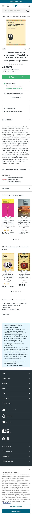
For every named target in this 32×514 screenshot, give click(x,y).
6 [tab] (20, 291)
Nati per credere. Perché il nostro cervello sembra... (8, 222)
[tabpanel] (16, 32)
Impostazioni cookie (16, 506)
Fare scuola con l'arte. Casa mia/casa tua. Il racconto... (24, 276)
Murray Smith (9, 61)
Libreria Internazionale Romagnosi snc (19, 70)
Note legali (6, 314)
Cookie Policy (7, 503)
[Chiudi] (30, 470)
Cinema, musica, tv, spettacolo (16, 303)
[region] (16, 490)
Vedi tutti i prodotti (14, 182)
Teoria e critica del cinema (10, 309)
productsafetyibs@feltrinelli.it (13, 365)
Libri (3, 303)
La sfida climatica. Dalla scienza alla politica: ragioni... (24, 222)
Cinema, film (6, 307)
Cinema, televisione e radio (11, 305)
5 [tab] (18, 291)
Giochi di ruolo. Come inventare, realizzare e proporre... (8, 276)
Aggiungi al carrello (17, 77)
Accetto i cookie (15, 511)
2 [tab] (13, 291)
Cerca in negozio (16, 97)
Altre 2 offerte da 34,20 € (9, 72)
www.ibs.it (7, 344)
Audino (22, 61)
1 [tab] (13, 239)
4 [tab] (18, 239)
